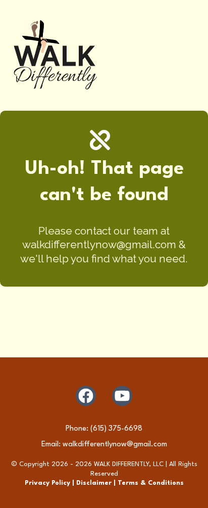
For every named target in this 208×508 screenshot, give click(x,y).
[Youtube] (122, 396)
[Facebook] (86, 396)
